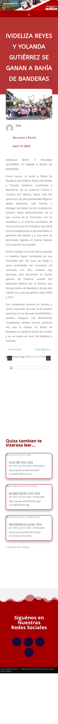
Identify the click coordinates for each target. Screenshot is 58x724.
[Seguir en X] (40, 639)
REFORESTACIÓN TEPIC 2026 (24, 491)
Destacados (19, 137)
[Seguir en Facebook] (16, 639)
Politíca (32, 137)
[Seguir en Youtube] (29, 649)
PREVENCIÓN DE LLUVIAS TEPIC (25, 522)
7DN (15, 463)
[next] (48, 356)
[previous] (9, 356)
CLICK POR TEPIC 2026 (21, 460)
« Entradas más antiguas (17, 544)
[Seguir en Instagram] (28, 639)
